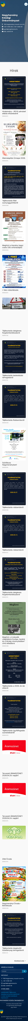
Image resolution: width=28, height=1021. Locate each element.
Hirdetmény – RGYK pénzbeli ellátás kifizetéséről (14, 112)
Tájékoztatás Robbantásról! (13, 420)
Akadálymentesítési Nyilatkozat (10, 994)
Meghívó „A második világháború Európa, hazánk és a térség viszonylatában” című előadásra (13, 640)
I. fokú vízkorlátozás (10, 290)
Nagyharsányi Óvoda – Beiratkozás (11, 904)
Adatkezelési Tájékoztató (8, 992)
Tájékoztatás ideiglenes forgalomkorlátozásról (11, 332)
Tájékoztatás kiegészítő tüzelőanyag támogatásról (13, 949)
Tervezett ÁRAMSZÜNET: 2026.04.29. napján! (12, 774)
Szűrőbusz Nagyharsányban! (9, 464)
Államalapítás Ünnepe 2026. (13, 158)
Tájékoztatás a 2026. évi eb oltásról (13, 687)
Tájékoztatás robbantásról (12, 507)
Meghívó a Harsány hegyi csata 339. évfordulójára (12, 246)
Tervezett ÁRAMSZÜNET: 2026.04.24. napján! (12, 817)
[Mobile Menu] (26, 4)
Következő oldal (20, 961)
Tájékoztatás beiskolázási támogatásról (12, 376)
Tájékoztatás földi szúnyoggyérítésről (10, 202)
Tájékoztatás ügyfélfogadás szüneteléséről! (13, 731)
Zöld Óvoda (7, 859)
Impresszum (4, 998)
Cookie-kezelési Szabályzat (9, 996)
